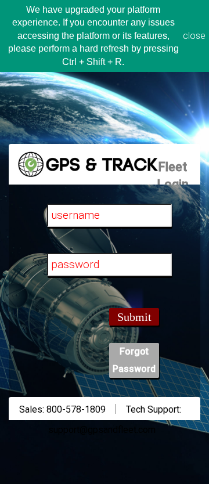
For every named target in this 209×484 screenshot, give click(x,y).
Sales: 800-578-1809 (62, 409)
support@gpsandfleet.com (102, 429)
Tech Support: (153, 409)
